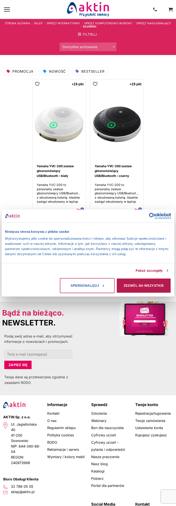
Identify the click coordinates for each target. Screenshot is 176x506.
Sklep (38, 23)
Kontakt (53, 413)
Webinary (98, 421)
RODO (52, 442)
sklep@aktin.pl (23, 492)
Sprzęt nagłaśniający (153, 23)
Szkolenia (99, 413)
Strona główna (17, 23)
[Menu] (7, 9)
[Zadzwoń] (155, 9)
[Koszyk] (170, 9)
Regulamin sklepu (61, 428)
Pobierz (97, 478)
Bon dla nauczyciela (107, 428)
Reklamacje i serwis (63, 449)
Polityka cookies (60, 435)
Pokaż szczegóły (149, 270)
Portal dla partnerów (107, 485)
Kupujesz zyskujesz (151, 435)
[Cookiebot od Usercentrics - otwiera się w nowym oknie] (152, 216)
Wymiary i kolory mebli (66, 457)
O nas (51, 421)
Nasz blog (99, 464)
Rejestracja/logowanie (153, 413)
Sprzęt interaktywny (63, 23)
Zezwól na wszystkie (144, 285)
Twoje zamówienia (150, 421)
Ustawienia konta (149, 428)
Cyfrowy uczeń (103, 435)
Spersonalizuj (85, 285)
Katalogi (98, 471)
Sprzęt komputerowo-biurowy (108, 23)
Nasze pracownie (105, 457)
